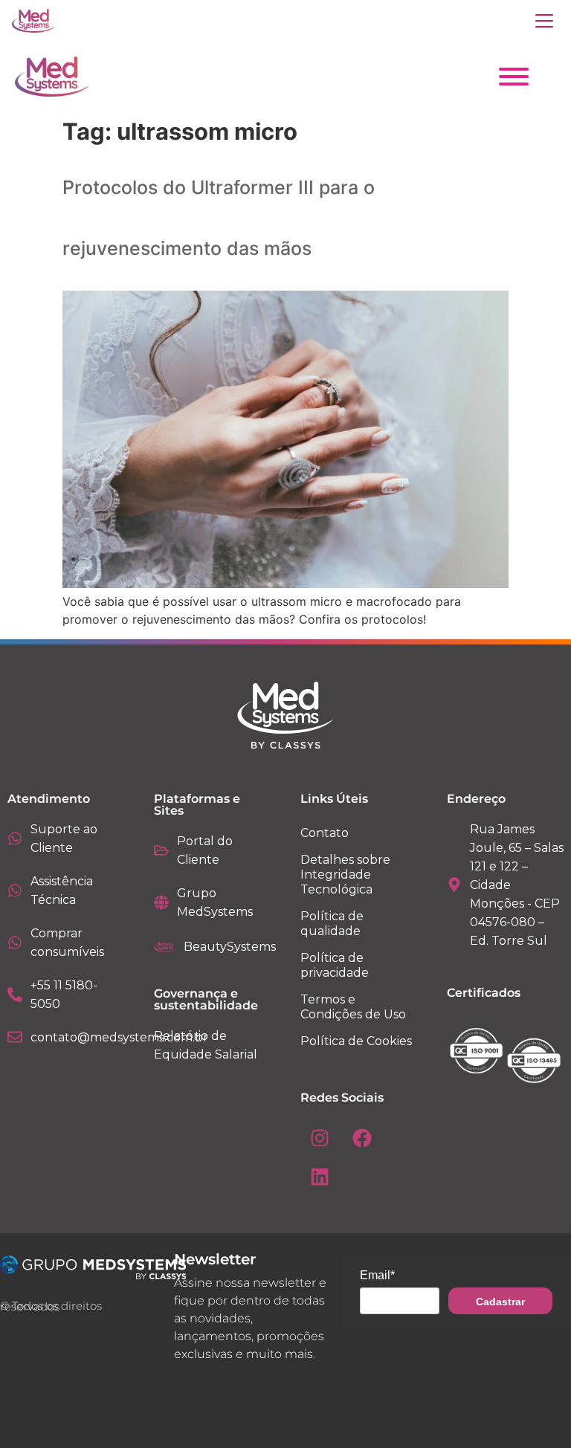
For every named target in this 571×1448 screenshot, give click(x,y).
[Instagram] (319, 1138)
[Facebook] (362, 1138)
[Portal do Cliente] (161, 850)
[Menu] (544, 21)
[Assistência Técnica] (14, 890)
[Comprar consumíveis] (14, 942)
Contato (324, 833)
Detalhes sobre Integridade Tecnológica (345, 874)
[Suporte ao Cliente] (14, 838)
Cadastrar (500, 1302)
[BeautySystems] (165, 947)
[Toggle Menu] (514, 76)
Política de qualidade (332, 923)
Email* (377, 1275)
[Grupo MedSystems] (161, 902)
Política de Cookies (356, 1041)
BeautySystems (230, 947)
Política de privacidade (334, 965)
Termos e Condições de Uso (353, 1006)
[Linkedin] (319, 1176)
